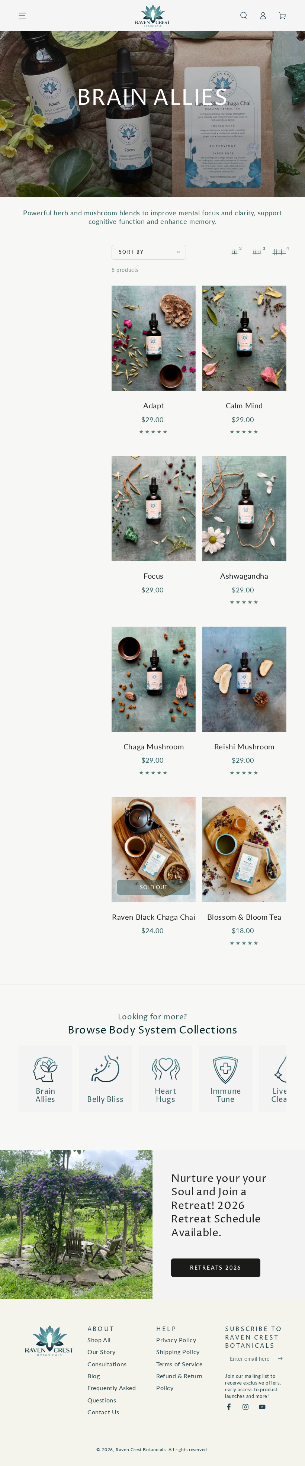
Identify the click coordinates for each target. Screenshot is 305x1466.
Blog (93, 1375)
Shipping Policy (178, 1351)
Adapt (153, 405)
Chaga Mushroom (153, 746)
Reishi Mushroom (244, 746)
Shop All (99, 1339)
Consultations (107, 1363)
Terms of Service (179, 1363)
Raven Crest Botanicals (141, 1449)
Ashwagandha (244, 575)
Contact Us (103, 1411)
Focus (154, 575)
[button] (243, 15)
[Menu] (22, 15)
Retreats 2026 (215, 1267)
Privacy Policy (176, 1339)
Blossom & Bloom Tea (244, 916)
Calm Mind (244, 405)
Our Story (101, 1351)
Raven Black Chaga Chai (153, 916)
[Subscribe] (282, 1358)
